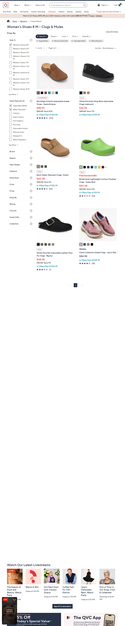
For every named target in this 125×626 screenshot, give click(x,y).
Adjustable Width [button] (79, 41)
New (15, 12)
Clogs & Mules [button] (43, 41)
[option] (62, 15)
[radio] (38, 93)
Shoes (86, 12)
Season (13, 158)
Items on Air (40, 5)
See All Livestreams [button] (62, 606)
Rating (12, 204)
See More (13, 94)
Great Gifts (14, 217)
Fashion (61, 12)
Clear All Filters (112, 32)
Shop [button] (16, 5)
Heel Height (15, 164)
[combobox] (65, 5)
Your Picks (7, 12)
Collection (14, 223)
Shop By (13, 197)
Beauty (70, 12)
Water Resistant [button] (96, 41)
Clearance (52, 12)
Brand (12, 151)
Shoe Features (17, 101)
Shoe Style (14, 178)
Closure (13, 210)
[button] (99, 5)
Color (12, 184)
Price (12, 191)
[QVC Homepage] (8, 21)
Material (13, 171)
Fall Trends (24, 12)
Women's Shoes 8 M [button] (61, 41)
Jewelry (78, 12)
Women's (23, 21)
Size (13, 40)
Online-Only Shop (38, 12)
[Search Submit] (85, 5)
